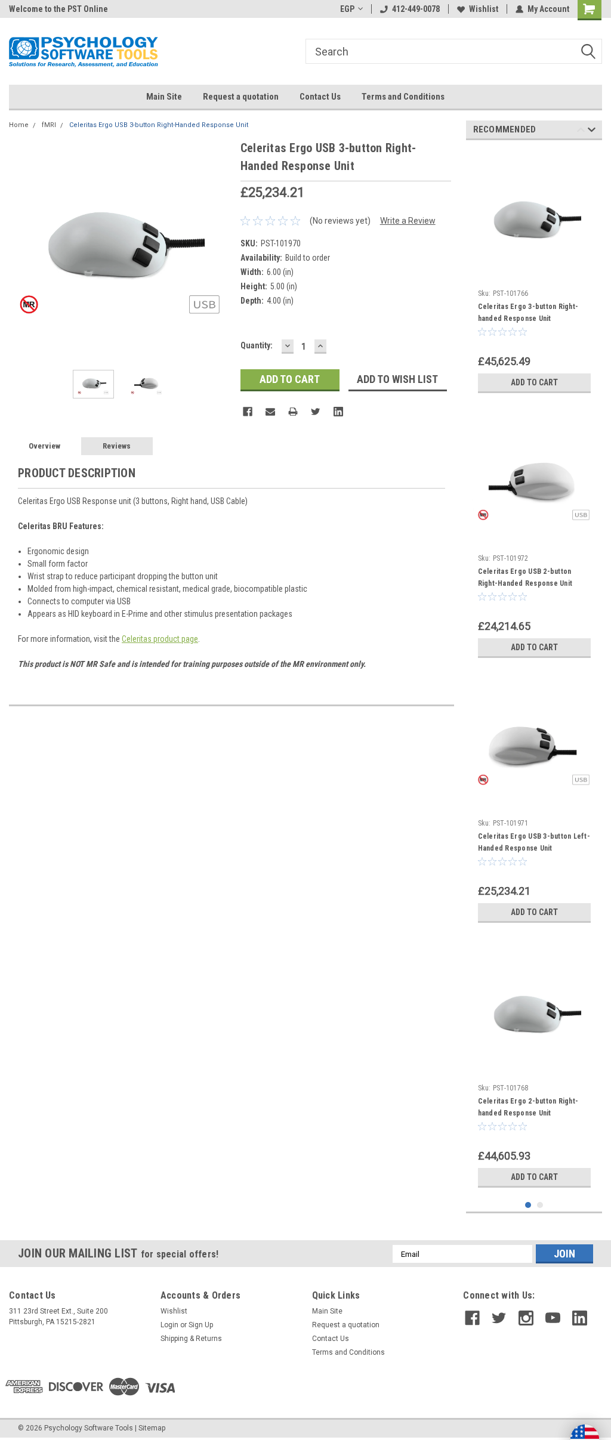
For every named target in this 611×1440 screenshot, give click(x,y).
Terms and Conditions (403, 96)
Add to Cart (534, 382)
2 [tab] (540, 1205)
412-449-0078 (416, 9)
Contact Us (320, 96)
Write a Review (408, 220)
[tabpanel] (534, 274)
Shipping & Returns (191, 1338)
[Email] (270, 411)
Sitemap (151, 1428)
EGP (347, 9)
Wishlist (483, 9)
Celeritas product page (160, 639)
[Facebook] (247, 411)
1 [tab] (528, 1205)
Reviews (117, 445)
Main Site (164, 96)
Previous (21, 249)
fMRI (49, 125)
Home (19, 125)
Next (220, 249)
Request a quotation (241, 96)
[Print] (293, 411)
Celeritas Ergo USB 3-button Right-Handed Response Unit (158, 125)
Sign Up (201, 1325)
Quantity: (256, 345)
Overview (44, 445)
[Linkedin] (338, 411)
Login (169, 1325)
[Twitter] (315, 411)
